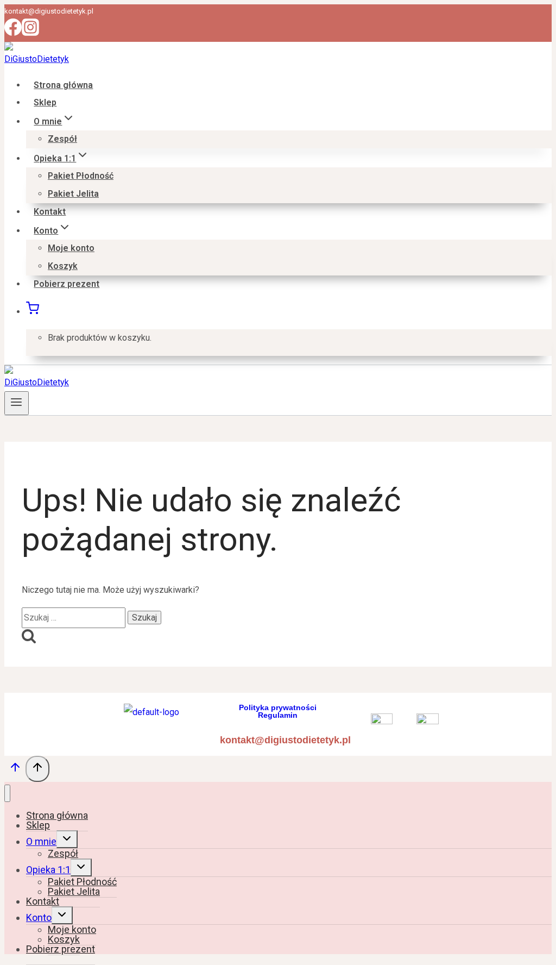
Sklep (45, 102)
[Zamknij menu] (7, 794)
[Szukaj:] (75, 617)
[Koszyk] (32, 311)
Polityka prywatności (278, 707)
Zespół (62, 139)
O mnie (41, 841)
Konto (39, 917)
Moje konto (71, 248)
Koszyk (63, 266)
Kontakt (50, 211)
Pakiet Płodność (80, 176)
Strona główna (63, 85)
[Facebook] (13, 33)
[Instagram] (30, 33)
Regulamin (278, 715)
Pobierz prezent (66, 284)
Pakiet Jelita (73, 194)
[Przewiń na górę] (15, 770)
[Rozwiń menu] (16, 403)
